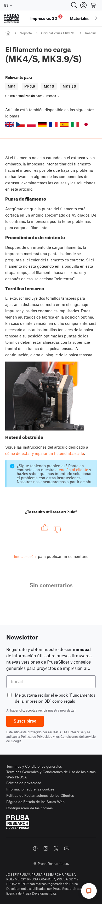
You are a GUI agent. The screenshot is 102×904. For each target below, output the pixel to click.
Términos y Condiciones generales (34, 766)
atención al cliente (71, 469)
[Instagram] (46, 848)
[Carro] (93, 5)
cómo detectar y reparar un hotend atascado (44, 453)
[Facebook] (35, 848)
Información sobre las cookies (30, 789)
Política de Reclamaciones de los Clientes (40, 795)
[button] (9, 124)
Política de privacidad (23, 783)
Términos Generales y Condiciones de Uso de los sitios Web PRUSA (51, 774)
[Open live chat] (89, 891)
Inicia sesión (25, 556)
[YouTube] (67, 848)
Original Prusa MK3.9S (58, 33)
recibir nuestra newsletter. (57, 710)
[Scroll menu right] (96, 18)
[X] (56, 848)
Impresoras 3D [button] (45, 18)
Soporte (26, 33)
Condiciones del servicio (78, 736)
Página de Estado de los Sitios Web (35, 801)
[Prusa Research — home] (11, 18)
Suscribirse (25, 721)
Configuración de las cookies (29, 808)
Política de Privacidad (36, 736)
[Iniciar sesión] (83, 5)
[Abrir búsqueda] (74, 5)
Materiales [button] (79, 18)
